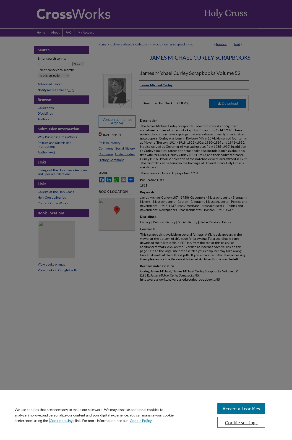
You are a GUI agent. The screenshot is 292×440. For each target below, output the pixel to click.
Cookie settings (62, 420)
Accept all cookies (241, 408)
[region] (146, 415)
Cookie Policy (141, 420)
